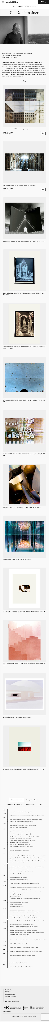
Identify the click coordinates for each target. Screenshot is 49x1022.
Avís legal (34, 1016)
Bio (14, 6)
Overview (20, 6)
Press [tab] (40, 804)
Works (27, 6)
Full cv (34, 6)
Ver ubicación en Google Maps (12, 1001)
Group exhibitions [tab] (32, 800)
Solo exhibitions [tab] (16, 800)
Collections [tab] (30, 804)
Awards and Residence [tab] (14, 804)
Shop (24, 81)
